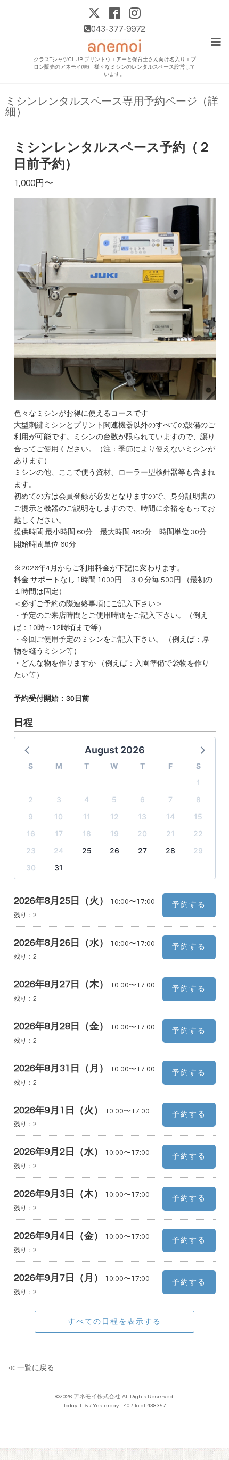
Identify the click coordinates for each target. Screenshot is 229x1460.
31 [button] (58, 867)
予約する (189, 905)
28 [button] (170, 850)
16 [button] (31, 833)
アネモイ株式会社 (96, 1396)
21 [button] (170, 833)
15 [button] (198, 816)
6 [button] (142, 799)
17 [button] (59, 833)
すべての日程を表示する (114, 1321)
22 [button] (198, 833)
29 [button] (198, 850)
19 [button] (114, 833)
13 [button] (142, 816)
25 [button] (87, 850)
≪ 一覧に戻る (31, 1368)
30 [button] (31, 867)
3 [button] (58, 799)
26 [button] (114, 850)
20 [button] (142, 833)
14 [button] (170, 816)
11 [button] (87, 816)
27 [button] (142, 850)
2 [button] (30, 799)
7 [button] (170, 799)
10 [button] (58, 816)
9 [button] (30, 816)
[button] (28, 750)
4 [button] (86, 799)
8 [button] (198, 799)
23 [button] (31, 850)
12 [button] (114, 816)
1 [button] (198, 782)
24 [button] (58, 850)
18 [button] (87, 833)
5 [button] (114, 799)
